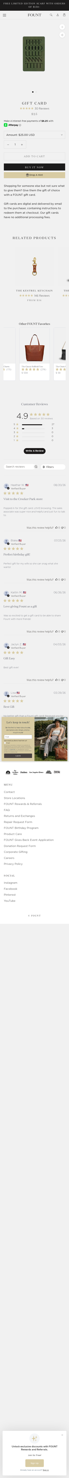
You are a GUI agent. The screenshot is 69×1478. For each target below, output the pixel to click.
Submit (18, 756)
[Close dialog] (65, 719)
